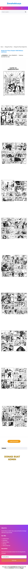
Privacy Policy (6, 542)
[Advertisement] (14, 30)
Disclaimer (5, 540)
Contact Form (6, 538)
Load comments (14, 441)
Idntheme (11, 568)
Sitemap (4, 543)
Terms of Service (6, 545)
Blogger (22, 568)
